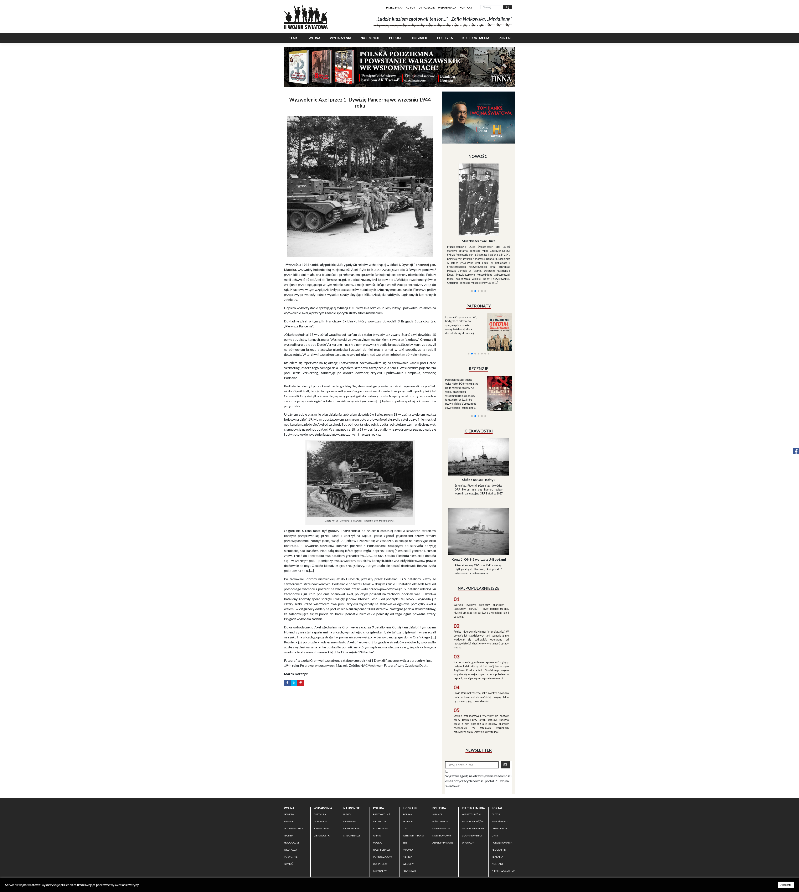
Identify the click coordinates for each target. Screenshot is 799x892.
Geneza (289, 777)
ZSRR (405, 805)
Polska (395, 38)
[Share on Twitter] (294, 683)
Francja (408, 784)
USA (405, 791)
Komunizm (380, 833)
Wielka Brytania (413, 798)
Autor (410, 7)
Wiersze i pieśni (471, 777)
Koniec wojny (441, 798)
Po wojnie (291, 819)
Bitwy (347, 777)
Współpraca (447, 7)
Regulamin (499, 812)
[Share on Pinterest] (300, 683)
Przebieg (289, 784)
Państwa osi (440, 784)
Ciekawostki (322, 798)
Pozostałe (410, 833)
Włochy (408, 826)
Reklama (497, 819)
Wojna (314, 38)
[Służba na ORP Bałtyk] (478, 419)
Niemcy (407, 819)
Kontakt (466, 7)
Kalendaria (321, 791)
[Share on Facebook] (287, 683)
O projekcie (426, 7)
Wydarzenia (340, 38)
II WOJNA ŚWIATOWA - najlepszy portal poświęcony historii (332, 849)
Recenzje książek (473, 784)
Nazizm (288, 798)
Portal (505, 38)
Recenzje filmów (473, 791)
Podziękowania (502, 805)
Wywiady (468, 805)
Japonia (408, 812)
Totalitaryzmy (293, 791)
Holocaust (291, 805)
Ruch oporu (381, 791)
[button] (472, 241)
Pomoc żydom (382, 819)
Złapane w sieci (472, 798)
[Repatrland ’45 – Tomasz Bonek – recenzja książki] (497, 343)
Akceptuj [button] (785, 884)
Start (294, 38)
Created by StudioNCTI (457, 849)
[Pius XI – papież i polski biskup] (478, 188)
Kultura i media (475, 38)
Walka (377, 805)
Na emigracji (381, 812)
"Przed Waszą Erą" (503, 833)
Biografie (419, 38)
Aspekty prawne (442, 805)
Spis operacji (351, 798)
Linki (495, 798)
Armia (377, 798)
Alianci (437, 777)
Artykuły (320, 777)
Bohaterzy (380, 826)
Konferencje (441, 791)
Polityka (445, 38)
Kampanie (349, 784)
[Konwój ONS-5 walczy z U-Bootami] (478, 494)
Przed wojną (381, 777)
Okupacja (290, 812)
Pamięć (288, 826)
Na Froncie (370, 38)
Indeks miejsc (352, 791)
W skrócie (320, 784)
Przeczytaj (394, 7)
